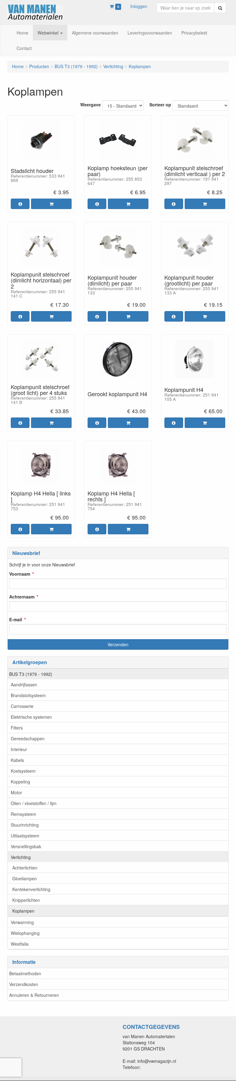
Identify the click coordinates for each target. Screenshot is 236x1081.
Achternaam (21, 597)
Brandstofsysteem (28, 695)
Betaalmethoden (25, 973)
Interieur (19, 749)
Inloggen (138, 6)
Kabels (17, 760)
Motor (16, 792)
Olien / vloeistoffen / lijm (34, 803)
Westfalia (20, 944)
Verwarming (22, 922)
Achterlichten (24, 868)
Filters (17, 728)
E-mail (15, 619)
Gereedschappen (28, 738)
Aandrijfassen (24, 684)
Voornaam (19, 574)
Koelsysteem (23, 771)
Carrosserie (22, 706)
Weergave (90, 104)
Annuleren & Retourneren (34, 995)
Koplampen (23, 911)
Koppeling (20, 782)
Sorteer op (160, 104)
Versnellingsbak (26, 846)
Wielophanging (25, 933)
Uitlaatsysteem (25, 835)
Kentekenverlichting (31, 889)
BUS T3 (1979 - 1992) (30, 674)
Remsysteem (23, 814)
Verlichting (21, 857)
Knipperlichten (26, 900)
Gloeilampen (24, 878)
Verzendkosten (23, 984)
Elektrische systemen (31, 717)
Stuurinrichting (25, 825)
